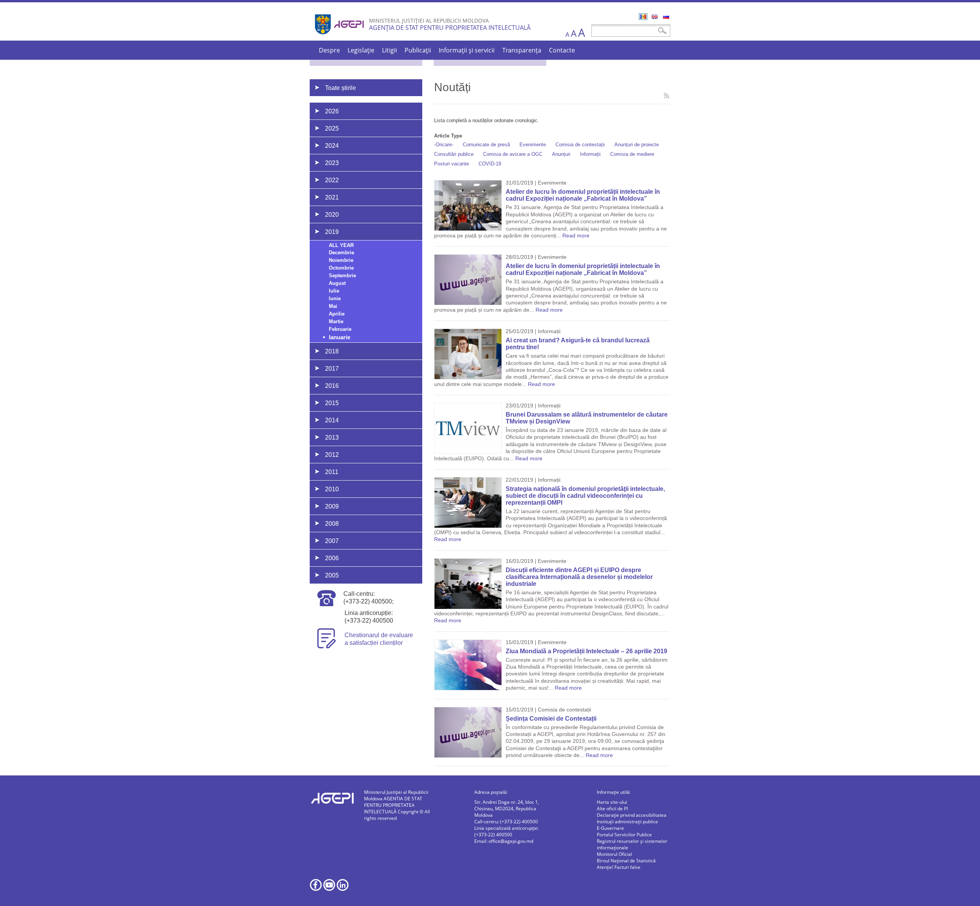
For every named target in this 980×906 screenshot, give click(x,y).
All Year (341, 245)
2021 (332, 197)
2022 (332, 180)
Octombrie (341, 268)
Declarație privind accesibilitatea (631, 815)
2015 (332, 403)
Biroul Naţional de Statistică (626, 860)
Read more (576, 235)
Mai (333, 306)
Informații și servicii (467, 50)
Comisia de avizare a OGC (512, 154)
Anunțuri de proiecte (636, 144)
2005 (332, 575)
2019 (332, 232)
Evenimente (532, 144)
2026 (332, 111)
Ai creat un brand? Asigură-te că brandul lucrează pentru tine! (578, 343)
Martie (336, 321)
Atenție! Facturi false (618, 867)
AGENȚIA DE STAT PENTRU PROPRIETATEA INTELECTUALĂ (450, 27)
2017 (332, 368)
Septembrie (342, 275)
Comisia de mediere (632, 154)
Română (643, 17)
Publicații (418, 50)
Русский (666, 17)
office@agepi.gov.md (510, 841)
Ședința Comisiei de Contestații (551, 718)
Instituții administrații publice (627, 821)
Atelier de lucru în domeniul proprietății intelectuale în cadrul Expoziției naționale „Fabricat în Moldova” (583, 195)
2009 (332, 506)
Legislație (361, 50)
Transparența (521, 50)
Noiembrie (341, 260)
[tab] (366, 111)
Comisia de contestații (580, 144)
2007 (332, 541)
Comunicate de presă (486, 144)
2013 (332, 437)
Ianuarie (339, 337)
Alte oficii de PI (612, 808)
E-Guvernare (610, 828)
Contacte (562, 50)
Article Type (448, 136)
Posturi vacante (451, 164)
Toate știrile (340, 88)
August (337, 283)
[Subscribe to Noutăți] (667, 95)
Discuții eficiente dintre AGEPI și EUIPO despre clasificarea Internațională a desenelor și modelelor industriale (579, 577)
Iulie (334, 291)
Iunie (335, 298)
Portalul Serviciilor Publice (624, 834)
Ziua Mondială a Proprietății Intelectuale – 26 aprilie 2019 (586, 651)
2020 (332, 214)
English (655, 17)
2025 (332, 128)
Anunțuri (561, 154)
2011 (331, 472)
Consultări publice (454, 154)
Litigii (389, 50)
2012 (332, 454)
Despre (329, 50)
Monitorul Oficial (614, 854)
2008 (332, 523)
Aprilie (337, 314)
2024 (332, 145)
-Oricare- (443, 144)
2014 (332, 420)
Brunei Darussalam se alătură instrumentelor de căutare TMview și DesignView (587, 418)
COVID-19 (490, 164)
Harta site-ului (612, 802)
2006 (332, 558)
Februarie (340, 329)
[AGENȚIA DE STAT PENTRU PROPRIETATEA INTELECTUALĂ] (340, 37)
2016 (332, 386)
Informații (590, 154)
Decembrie (341, 252)
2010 (332, 489)
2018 (332, 351)
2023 (332, 163)
